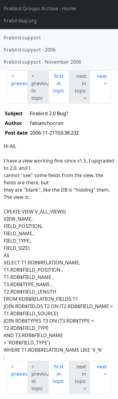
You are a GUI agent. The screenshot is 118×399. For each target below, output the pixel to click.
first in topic (58, 83)
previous (19, 83)
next (102, 76)
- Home (40, 8)
